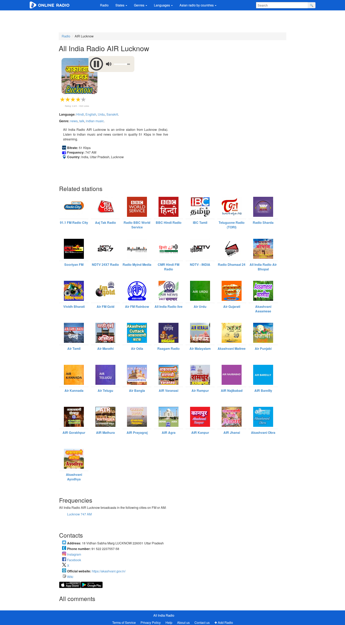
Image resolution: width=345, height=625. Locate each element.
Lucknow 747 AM (79, 514)
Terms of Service (124, 622)
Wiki (70, 576)
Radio (104, 5)
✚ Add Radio (223, 622)
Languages (162, 5)
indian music (95, 121)
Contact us (202, 622)
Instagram (74, 554)
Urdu (101, 114)
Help (169, 622)
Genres (139, 5)
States (120, 5)
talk (81, 121)
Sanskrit (112, 114)
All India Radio (163, 615)
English (90, 114)
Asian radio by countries (196, 5)
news (74, 121)
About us (183, 622)
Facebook (74, 560)
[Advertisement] (172, 21)
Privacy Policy (151, 622)
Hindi (80, 114)
